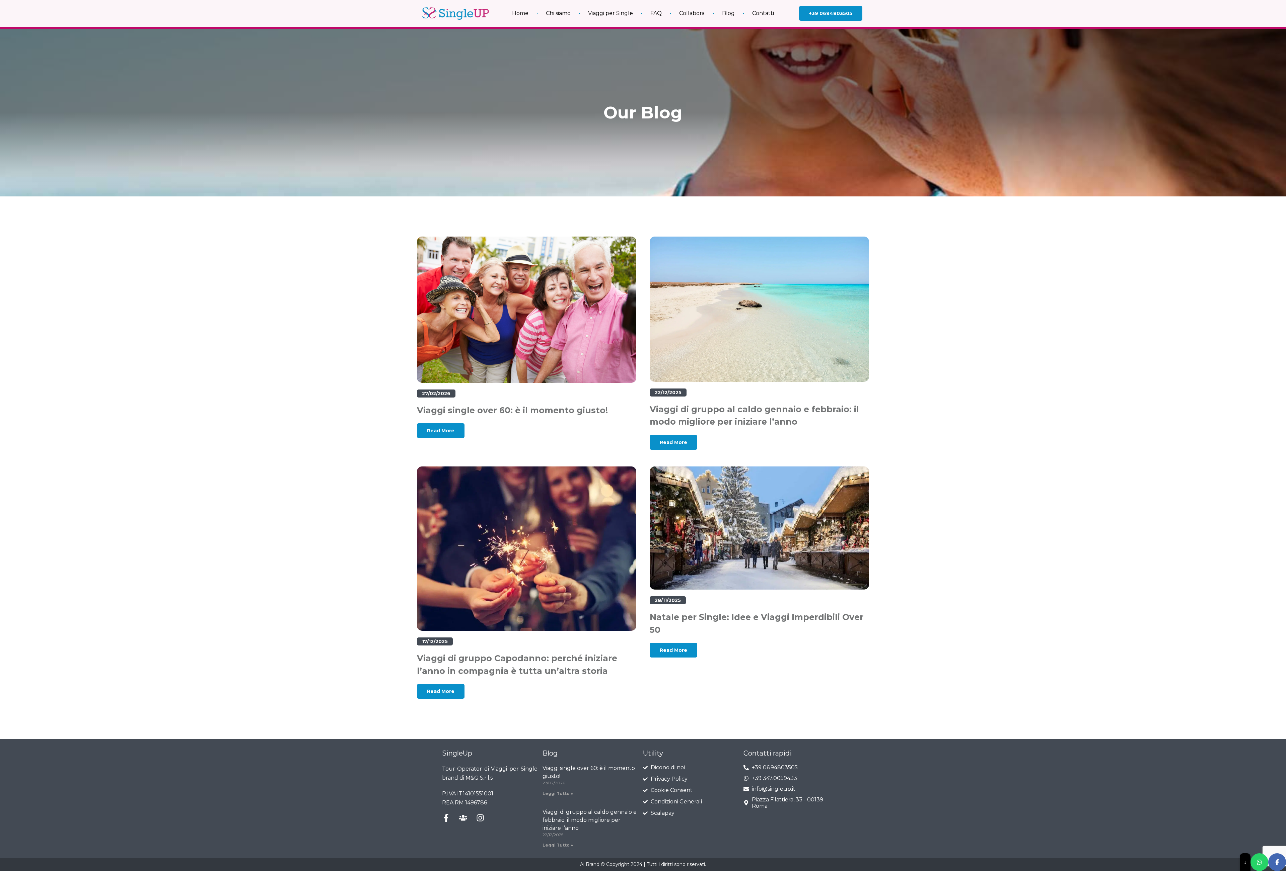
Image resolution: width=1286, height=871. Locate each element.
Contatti (763, 13)
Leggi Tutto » (558, 793)
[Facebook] (1277, 862)
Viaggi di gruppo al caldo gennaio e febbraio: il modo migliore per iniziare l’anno (590, 820)
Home (520, 13)
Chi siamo (558, 13)
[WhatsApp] (1259, 862)
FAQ (656, 13)
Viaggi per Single (610, 13)
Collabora (692, 13)
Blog (728, 13)
